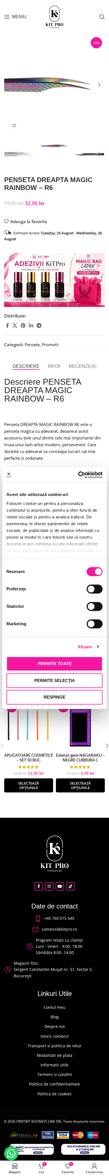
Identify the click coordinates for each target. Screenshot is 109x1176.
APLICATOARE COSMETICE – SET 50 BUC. (28, 758)
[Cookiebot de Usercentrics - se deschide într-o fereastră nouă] (78, 475)
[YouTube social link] (60, 886)
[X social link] (15, 325)
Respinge (54, 697)
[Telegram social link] (39, 325)
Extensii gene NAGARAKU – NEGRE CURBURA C (80, 758)
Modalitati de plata (54, 1055)
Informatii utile (54, 1065)
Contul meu (54, 1007)
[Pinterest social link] (23, 325)
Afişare (85, 646)
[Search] (102, 16)
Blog (55, 1016)
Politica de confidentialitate (54, 1084)
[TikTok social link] (70, 886)
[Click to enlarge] (14, 125)
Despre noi (54, 1026)
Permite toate (55, 663)
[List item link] (54, 918)
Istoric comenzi (55, 1036)
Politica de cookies (54, 1093)
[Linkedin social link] (31, 325)
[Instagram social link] (49, 886)
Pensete (32, 344)
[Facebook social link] (7, 325)
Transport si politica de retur (55, 1045)
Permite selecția (54, 680)
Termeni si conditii (54, 1074)
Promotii (50, 344)
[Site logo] (54, 16)
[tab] (26, 366)
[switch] (95, 588)
